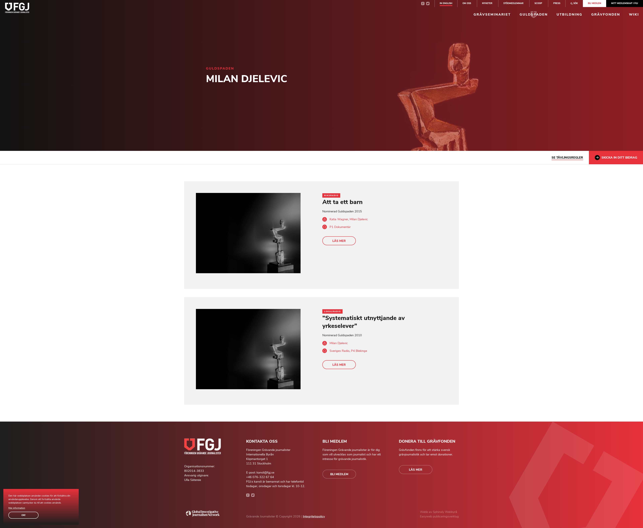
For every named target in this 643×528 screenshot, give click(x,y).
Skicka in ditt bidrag (619, 158)
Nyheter (487, 3)
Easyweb (426, 516)
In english (446, 3)
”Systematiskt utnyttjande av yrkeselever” (363, 322)
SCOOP (538, 3)
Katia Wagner (339, 219)
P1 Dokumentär (340, 227)
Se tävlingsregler (567, 158)
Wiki (634, 14)
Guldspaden (534, 14)
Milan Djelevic (359, 219)
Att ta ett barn (342, 202)
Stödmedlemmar (513, 3)
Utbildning (569, 14)
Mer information (16, 508)
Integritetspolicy (314, 516)
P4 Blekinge (359, 351)
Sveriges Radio (339, 351)
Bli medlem (594, 3)
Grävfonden (605, 14)
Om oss (466, 3)
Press (556, 3)
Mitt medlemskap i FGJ (624, 3)
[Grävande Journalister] (17, 8)
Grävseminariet (492, 14)
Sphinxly (439, 512)
